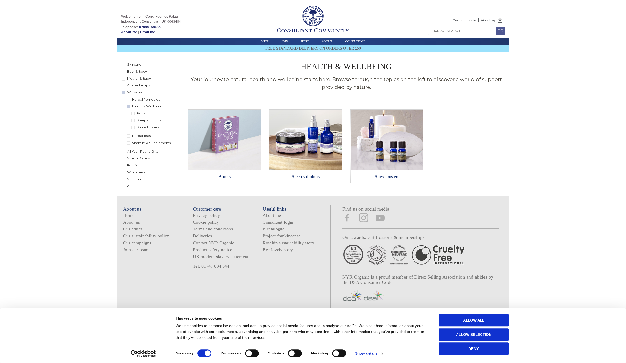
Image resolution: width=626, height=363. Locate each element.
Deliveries (202, 235)
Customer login (464, 20)
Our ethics (133, 229)
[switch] (252, 353)
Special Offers (138, 158)
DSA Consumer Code (371, 282)
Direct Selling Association (440, 277)
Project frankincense (282, 235)
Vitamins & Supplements (151, 143)
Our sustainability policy (146, 235)
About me (129, 32)
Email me (147, 32)
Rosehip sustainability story (288, 242)
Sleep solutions (149, 120)
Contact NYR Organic (213, 242)
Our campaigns (137, 242)
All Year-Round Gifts (142, 151)
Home (128, 215)
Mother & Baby (139, 78)
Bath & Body (137, 71)
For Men (133, 165)
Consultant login (278, 222)
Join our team (136, 249)
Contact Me (355, 41)
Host (305, 41)
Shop (265, 41)
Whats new (136, 172)
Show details (366, 353)
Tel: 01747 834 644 (211, 266)
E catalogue (273, 229)
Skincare (134, 64)
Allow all (473, 320)
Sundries (134, 179)
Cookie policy (206, 222)
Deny (474, 349)
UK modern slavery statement (220, 256)
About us (131, 222)
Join (284, 41)
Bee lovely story (278, 249)
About (327, 41)
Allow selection (474, 334)
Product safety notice (212, 249)
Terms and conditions (213, 229)
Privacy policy (206, 215)
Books (142, 113)
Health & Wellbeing (147, 106)
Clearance (135, 186)
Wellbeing (135, 92)
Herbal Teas (141, 136)
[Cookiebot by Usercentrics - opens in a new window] (143, 353)
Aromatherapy (138, 85)
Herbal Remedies (146, 99)
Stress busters (148, 127)
